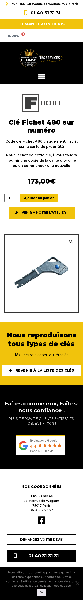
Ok (42, 592)
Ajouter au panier (39, 198)
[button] (42, 76)
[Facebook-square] (41, 520)
